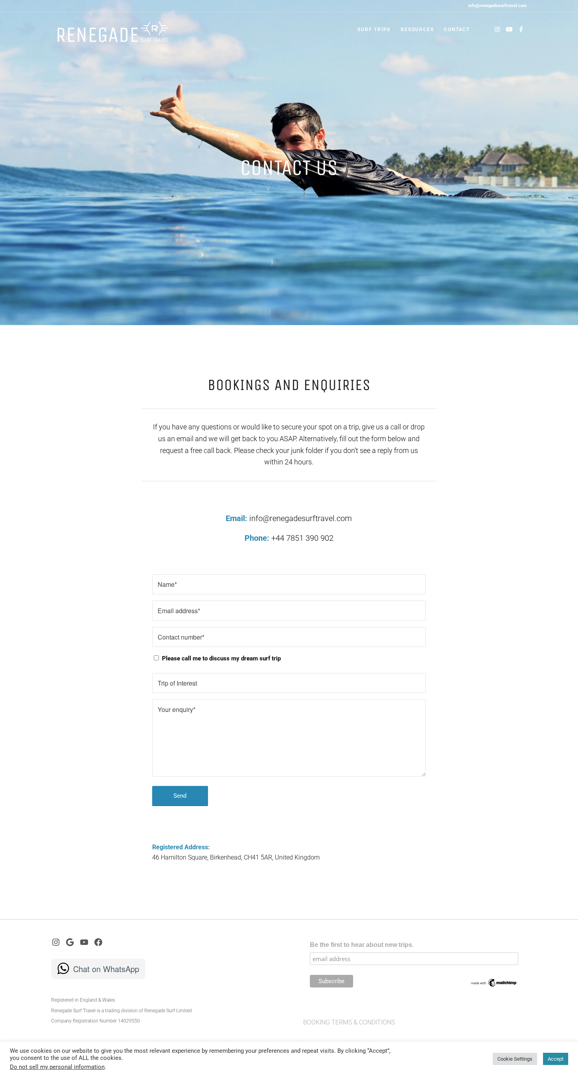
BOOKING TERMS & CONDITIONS (349, 1022)
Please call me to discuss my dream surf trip (221, 658)
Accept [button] (555, 1059)
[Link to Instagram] (497, 29)
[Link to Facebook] (521, 29)
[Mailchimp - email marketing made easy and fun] (494, 986)
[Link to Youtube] (509, 29)
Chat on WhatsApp (106, 968)
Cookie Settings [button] (514, 1059)
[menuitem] (374, 29)
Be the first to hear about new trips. (362, 944)
